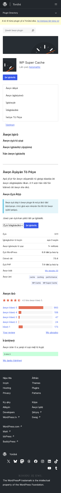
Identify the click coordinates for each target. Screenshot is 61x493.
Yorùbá (13, 454)
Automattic (34, 67)
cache (32, 277)
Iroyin (6, 383)
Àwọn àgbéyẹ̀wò (14, 95)
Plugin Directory (10, 13)
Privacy (7, 393)
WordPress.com (12, 426)
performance (51, 277)
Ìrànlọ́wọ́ (10, 124)
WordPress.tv (11, 417)
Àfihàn (35, 378)
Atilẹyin (6, 407)
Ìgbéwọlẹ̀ (10, 102)
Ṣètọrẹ (37, 412)
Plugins (35, 388)
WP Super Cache (32, 62)
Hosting (7, 388)
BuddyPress (10, 441)
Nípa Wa (7, 378)
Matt (7, 431)
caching (40, 277)
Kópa (34, 402)
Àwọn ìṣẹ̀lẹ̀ (37, 407)
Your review (9, 332)
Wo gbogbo (52, 332)
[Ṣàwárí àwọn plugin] (33, 30)
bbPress (8, 436)
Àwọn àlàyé (12, 88)
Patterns (36, 393)
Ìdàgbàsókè (12, 110)
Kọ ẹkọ (6, 402)
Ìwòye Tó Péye (14, 117)
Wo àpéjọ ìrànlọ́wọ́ (12, 360)
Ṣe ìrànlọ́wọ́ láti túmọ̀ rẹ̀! (48, 21)
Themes (36, 383)
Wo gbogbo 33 (51, 271)
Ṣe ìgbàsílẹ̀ (10, 77)
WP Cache (36, 283)
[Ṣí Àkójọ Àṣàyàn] (56, 4)
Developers (9, 412)
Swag (36, 417)
